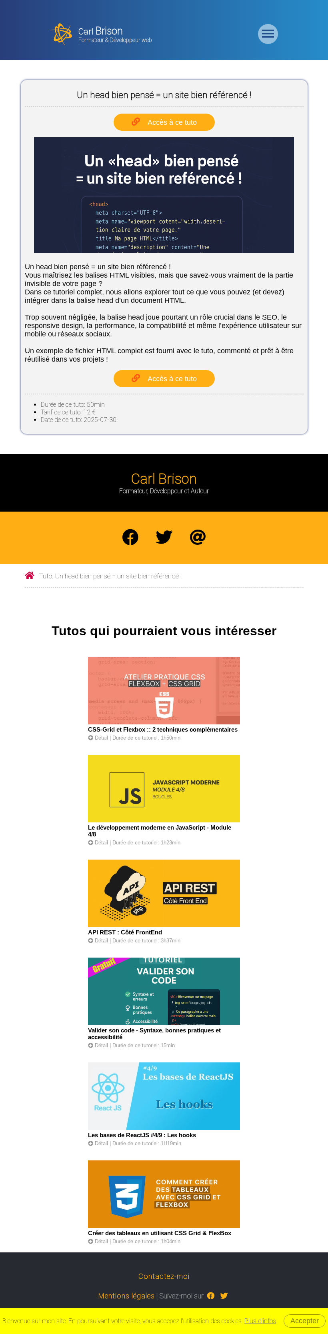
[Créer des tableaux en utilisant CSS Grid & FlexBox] (164, 1226)
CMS (172, 72)
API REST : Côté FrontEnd (125, 932)
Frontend (172, 103)
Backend (172, 41)
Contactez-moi (164, 1276)
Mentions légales (126, 1296)
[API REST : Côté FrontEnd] (164, 925)
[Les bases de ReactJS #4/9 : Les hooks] (164, 1128)
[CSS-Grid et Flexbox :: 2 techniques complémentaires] (164, 723)
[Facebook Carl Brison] (130, 537)
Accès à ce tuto (172, 379)
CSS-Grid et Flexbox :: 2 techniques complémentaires (163, 729)
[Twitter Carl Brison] (164, 537)
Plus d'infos (260, 1321)
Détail (100, 738)
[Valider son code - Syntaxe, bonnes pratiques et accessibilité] (164, 1023)
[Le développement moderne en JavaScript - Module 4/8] (164, 821)
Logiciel (172, 134)
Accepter (304, 1321)
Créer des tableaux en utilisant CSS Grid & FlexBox (159, 1233)
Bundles (172, 164)
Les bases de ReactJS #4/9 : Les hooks (142, 1135)
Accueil (172, 10)
